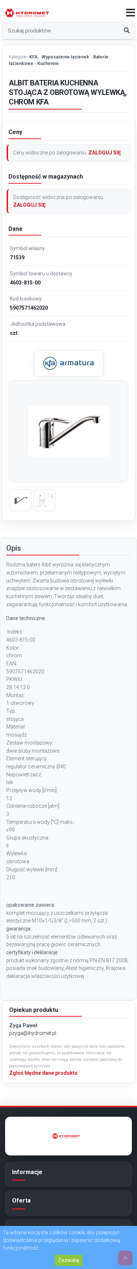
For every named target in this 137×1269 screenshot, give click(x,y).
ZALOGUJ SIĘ (104, 153)
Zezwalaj (68, 1260)
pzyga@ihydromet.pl (32, 1033)
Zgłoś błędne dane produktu (43, 1073)
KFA (33, 57)
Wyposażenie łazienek (65, 57)
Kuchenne (48, 63)
